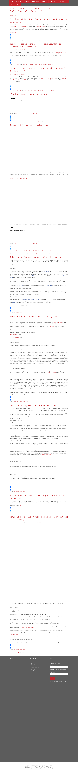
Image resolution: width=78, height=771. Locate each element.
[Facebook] (39, 35)
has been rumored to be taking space (31, 299)
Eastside (20, 121)
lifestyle (23, 253)
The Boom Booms (42, 371)
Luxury (26, 253)
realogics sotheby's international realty (40, 253)
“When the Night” (63, 391)
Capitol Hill (18, 250)
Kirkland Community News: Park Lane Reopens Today (33, 405)
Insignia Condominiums (18, 374)
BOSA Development (52, 372)
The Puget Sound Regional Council (51, 53)
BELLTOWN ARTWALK (14, 337)
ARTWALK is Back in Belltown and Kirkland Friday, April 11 (34, 316)
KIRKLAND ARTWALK (14, 334)
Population (34, 64)
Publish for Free (34, 113)
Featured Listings (14, 660)
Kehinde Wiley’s (24, 26)
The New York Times (51, 78)
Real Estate (32, 253)
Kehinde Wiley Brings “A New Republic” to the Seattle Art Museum (38, 19)
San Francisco (45, 64)
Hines (40, 292)
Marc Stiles (12, 305)
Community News (16, 64)
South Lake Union (59, 250)
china (13, 253)
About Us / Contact (34, 660)
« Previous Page (12, 652)
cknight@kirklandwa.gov (46, 454)
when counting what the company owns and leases (35, 275)
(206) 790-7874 (13, 15)
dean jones (16, 253)
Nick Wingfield (43, 78)
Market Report (33, 670)
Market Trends (33, 669)
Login (51, 658)
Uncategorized (38, 121)
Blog (31, 663)
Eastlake (34, 250)
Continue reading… (13, 32)
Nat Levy (38, 53)
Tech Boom (41, 90)
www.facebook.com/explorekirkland (26, 627)
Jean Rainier (49, 285)
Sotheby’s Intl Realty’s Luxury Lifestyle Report (29, 125)
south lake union (36, 90)
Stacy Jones (51, 326)
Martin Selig (31, 301)
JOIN (52, 678)
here (20, 505)
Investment (20, 253)
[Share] (39, 38)
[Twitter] (39, 37)
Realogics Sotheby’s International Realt (19, 327)
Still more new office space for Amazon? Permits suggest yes (36, 257)
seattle (49, 64)
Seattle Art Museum (16, 26)
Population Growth (39, 64)
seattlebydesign (53, 64)
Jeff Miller (21, 285)
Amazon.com (46, 271)
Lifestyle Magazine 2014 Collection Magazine (29, 94)
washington (60, 253)
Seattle (20, 90)
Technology (45, 90)
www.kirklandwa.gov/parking (16, 634)
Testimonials (33, 662)
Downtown (31, 250)
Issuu (16, 113)
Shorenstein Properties (14, 280)
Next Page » (24, 652)
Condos (27, 250)
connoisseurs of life (47, 121)
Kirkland (51, 250)
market (29, 253)
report (48, 253)
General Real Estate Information (27, 121)
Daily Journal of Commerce (27, 64)
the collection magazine (55, 121)
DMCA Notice (33, 664)
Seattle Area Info (14, 662)
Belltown (14, 250)
